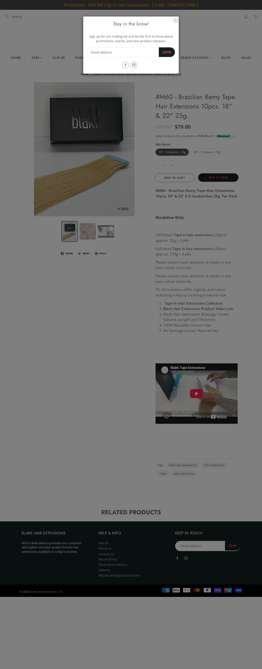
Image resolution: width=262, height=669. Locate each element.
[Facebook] (125, 65)
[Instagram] (133, 65)
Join (167, 52)
